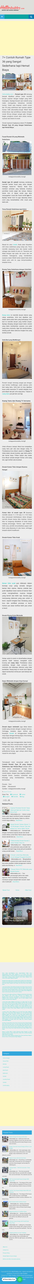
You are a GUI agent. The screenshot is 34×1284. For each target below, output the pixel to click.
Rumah (11, 733)
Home (17, 890)
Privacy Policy (6, 1253)
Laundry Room (6, 1079)
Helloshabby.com (7, 94)
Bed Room (5, 1070)
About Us (5, 1247)
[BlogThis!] (6, 800)
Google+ (7, 796)
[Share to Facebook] (9, 800)
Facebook (15, 794)
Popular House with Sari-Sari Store (17, 1158)
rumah (15, 244)
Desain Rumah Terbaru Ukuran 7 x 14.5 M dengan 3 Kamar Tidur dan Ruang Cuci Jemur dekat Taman (20, 826)
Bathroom (5, 1073)
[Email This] (4, 800)
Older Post (28, 890)
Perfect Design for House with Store (18, 1137)
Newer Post (6, 890)
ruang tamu (5, 394)
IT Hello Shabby (11, 1275)
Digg (22, 796)
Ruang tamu (6, 315)
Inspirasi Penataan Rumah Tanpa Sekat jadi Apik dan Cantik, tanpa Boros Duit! (20, 810)
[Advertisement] (17, 38)
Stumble (15, 796)
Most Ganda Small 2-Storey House (17, 1201)
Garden (4, 1076)
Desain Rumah (7, 791)
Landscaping (6, 1085)
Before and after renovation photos (11, 1259)
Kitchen (5, 1064)
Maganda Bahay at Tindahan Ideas (18, 1211)
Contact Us (5, 1250)
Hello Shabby (23, 1273)
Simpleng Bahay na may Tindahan (17, 1232)
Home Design (6, 1058)
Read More (19, 820)
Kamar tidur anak (8, 583)
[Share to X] (7, 800)
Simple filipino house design (10, 1256)
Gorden (4, 1082)
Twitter (23, 794)
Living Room (6, 1067)
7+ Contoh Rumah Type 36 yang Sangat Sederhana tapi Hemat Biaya (16, 63)
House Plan (6, 1061)
